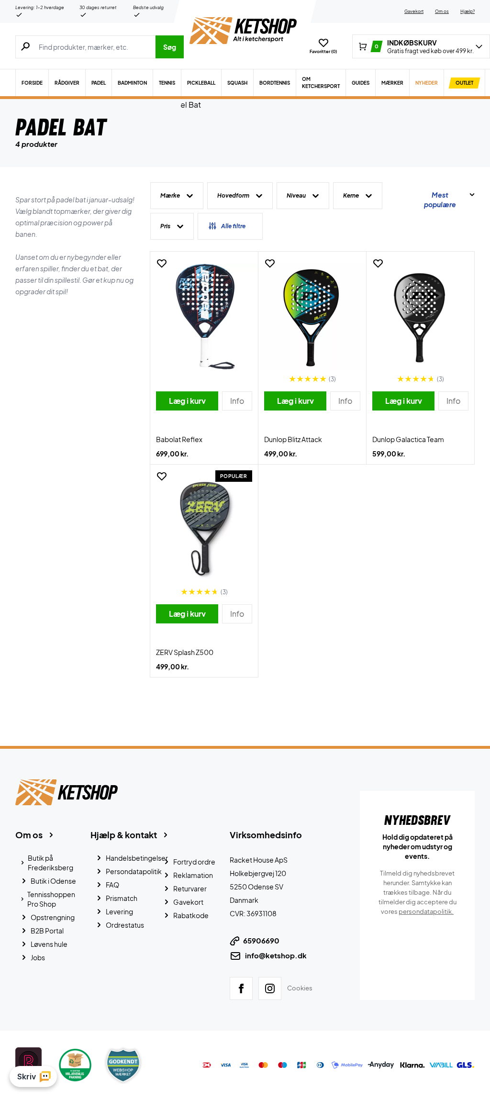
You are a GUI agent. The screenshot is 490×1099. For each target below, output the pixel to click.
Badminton (132, 83)
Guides (360, 83)
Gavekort (413, 11)
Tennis (167, 83)
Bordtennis (274, 83)
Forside (32, 83)
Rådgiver (67, 83)
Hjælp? (467, 11)
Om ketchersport (321, 82)
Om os (442, 11)
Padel (98, 83)
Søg (169, 47)
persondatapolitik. (426, 911)
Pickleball (201, 83)
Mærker (392, 83)
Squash (237, 83)
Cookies (299, 988)
